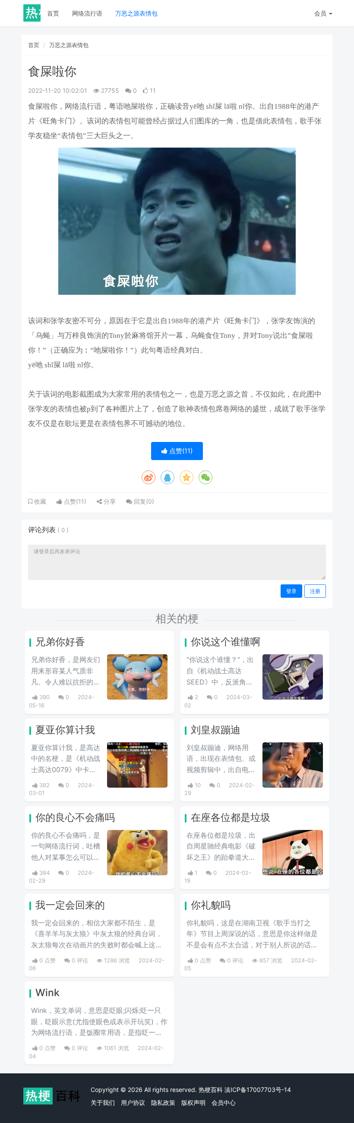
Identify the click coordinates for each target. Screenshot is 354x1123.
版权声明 (193, 1102)
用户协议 (133, 1102)
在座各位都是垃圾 (230, 817)
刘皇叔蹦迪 (215, 730)
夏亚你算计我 (65, 730)
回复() (143, 501)
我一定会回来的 (70, 905)
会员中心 (224, 1102)
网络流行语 (87, 13)
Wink (47, 993)
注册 (315, 591)
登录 (291, 591)
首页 (53, 13)
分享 (109, 501)
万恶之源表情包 (136, 13)
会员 (320, 13)
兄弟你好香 (60, 642)
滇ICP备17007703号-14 (257, 1089)
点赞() (180, 451)
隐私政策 (163, 1102)
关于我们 (103, 1102)
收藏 (39, 501)
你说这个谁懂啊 (225, 642)
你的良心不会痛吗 (75, 817)
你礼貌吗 (211, 905)
